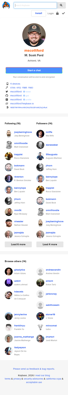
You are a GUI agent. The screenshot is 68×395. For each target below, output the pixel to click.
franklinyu (19, 325)
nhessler (18, 221)
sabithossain (52, 305)
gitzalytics (19, 270)
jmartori (50, 337)
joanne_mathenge (24, 337)
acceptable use (34, 382)
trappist (18, 154)
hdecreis (18, 291)
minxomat (51, 325)
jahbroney (51, 294)
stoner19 (50, 314)
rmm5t (17, 210)
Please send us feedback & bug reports (33, 368)
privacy (17, 378)
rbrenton (19, 177)
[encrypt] (57, 13)
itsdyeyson (20, 347)
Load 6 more (18, 244)
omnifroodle (21, 143)
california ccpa (53, 378)
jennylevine (20, 314)
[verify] (63, 13)
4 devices (15, 83)
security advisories (33, 378)
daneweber (52, 145)
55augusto (52, 154)
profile (28, 99)
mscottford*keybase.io (22, 103)
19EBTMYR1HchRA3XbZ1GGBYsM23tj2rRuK (28, 107)
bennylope (20, 188)
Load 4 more (50, 244)
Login (51, 13)
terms (8, 378)
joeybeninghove (23, 132)
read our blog (43, 375)
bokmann (19, 165)
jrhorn (17, 199)
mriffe (49, 132)
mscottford (16, 91)
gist (27, 95)
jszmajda (19, 232)
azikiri (17, 281)
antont (49, 281)
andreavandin (53, 270)
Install (38, 13)
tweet (28, 91)
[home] (6, 4)
